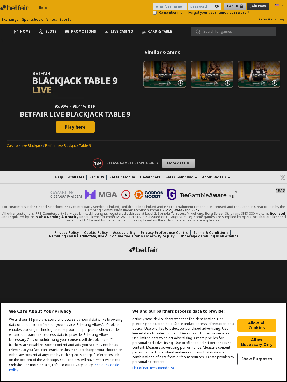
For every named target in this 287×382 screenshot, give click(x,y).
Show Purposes (256, 358)
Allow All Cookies (256, 325)
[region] (143, 342)
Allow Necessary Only (257, 342)
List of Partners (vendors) (153, 368)
